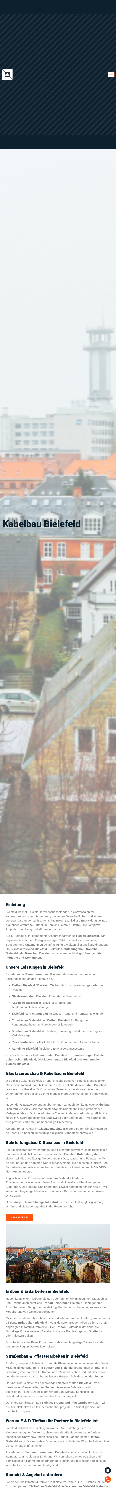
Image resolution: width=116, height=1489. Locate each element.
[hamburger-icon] (111, 74)
